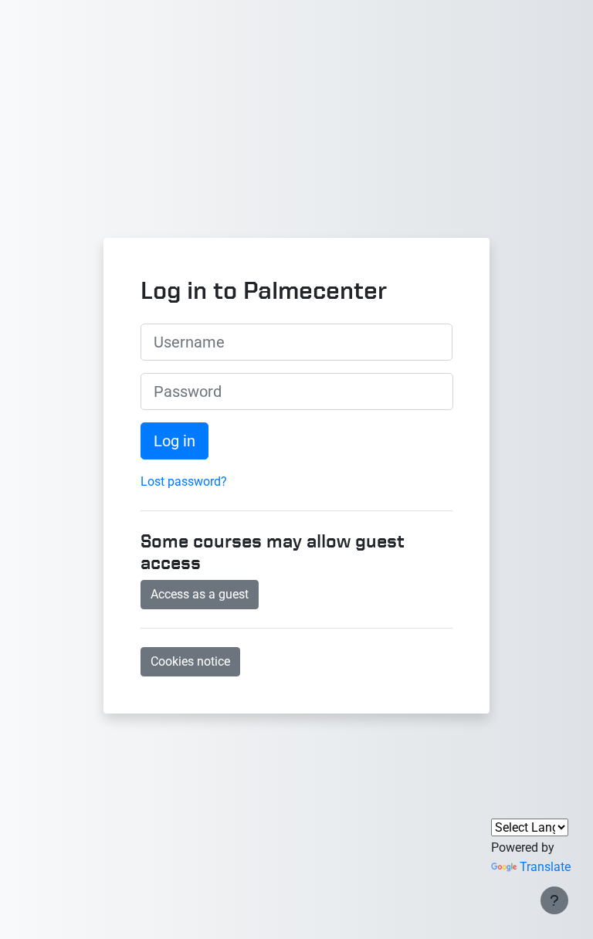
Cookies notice (190, 661)
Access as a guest (200, 594)
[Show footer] (554, 900)
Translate (545, 866)
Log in (174, 441)
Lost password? (184, 481)
